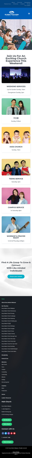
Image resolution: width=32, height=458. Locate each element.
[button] (29, 13)
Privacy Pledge (16, 452)
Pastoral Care (7, 3)
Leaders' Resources (6, 397)
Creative (22, 3)
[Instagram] (8, 433)
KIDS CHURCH (16, 147)
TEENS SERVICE (16, 179)
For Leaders (27, 5)
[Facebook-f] (3, 433)
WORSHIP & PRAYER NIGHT (16, 237)
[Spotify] (11, 433)
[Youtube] (14, 433)
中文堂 (16, 118)
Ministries (15, 3)
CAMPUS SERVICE (16, 207)
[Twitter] (6, 433)
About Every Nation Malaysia (9, 302)
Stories (28, 3)
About (13, 2)
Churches (19, 2)
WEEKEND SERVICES (16, 86)
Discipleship (27, 2)
